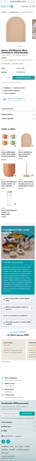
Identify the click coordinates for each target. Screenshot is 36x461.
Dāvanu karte (5, 453)
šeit (21, 397)
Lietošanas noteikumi (18, 418)
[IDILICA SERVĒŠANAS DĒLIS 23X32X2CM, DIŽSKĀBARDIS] (27, 140)
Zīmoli (11, 446)
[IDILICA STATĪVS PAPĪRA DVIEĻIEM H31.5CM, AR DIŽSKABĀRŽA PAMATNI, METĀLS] (27, 170)
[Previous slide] (16, 46)
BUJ (16, 446)
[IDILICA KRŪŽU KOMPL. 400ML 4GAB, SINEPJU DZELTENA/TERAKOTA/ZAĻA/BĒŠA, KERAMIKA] (9, 140)
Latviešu (18, 436)
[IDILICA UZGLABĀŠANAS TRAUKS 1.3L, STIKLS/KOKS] (9, 198)
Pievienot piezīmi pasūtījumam (11, 82)
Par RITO (12, 450)
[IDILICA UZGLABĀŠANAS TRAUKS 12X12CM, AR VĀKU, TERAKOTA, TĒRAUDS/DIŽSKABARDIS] (9, 170)
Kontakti (27, 446)
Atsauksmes (4, 450)
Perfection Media (16, 458)
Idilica (8, 55)
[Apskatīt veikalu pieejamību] (32, 99)
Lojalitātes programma (23, 450)
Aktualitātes (4, 446)
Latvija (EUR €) (8, 436)
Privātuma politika (29, 418)
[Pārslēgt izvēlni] (2, 6)
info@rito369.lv (9, 392)
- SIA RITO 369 (10, 456)
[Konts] (30, 6)
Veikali (21, 446)
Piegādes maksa (12, 60)
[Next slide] (21, 46)
